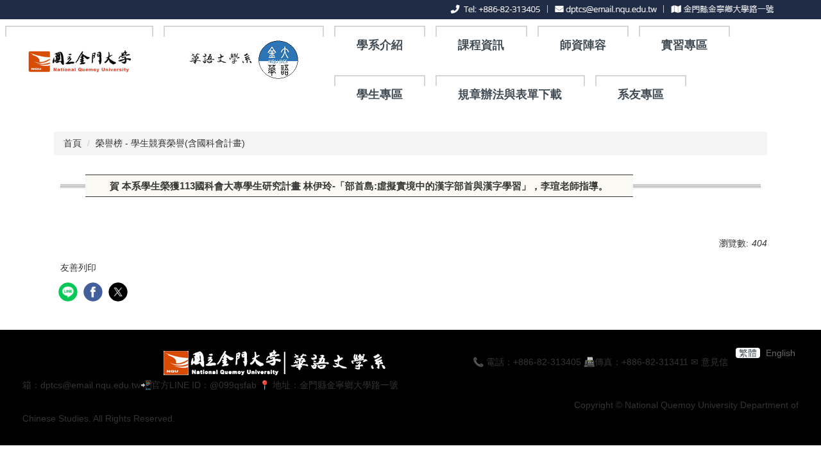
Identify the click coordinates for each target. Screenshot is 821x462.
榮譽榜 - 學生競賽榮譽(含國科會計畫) (170, 143)
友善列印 (78, 267)
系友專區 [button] (641, 94)
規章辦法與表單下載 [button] (510, 94)
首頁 (72, 143)
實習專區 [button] (684, 44)
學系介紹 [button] (380, 44)
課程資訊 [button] (481, 44)
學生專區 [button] (380, 94)
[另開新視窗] (79, 64)
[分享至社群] (69, 293)
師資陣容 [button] (583, 44)
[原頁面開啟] (243, 59)
